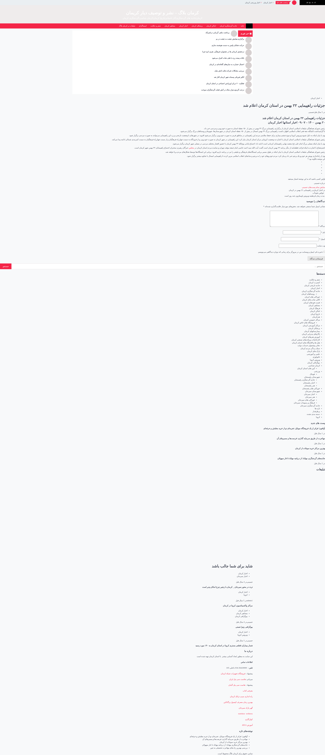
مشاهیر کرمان (170, 26)
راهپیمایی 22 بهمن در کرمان (300, 190)
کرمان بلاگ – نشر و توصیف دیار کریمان (162, 12)
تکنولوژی (316, 357)
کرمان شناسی (314, 366)
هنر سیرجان (310, 397)
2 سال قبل (318, 443)
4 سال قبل (240, 582)
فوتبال (312, 374)
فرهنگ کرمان (314, 308)
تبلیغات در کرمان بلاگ (127, 26)
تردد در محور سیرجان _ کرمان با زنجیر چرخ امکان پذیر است (227, 587)
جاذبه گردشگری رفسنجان (304, 380)
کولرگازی (249, 719)
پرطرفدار (316, 411)
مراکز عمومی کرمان (312, 320)
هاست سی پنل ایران (237, 679)
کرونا (318, 417)
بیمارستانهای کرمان (312, 331)
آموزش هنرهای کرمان (311, 337)
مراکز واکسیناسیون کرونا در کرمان (238, 606)
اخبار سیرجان (309, 394)
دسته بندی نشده (313, 414)
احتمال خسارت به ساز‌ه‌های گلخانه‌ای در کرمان (226, 64)
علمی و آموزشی (313, 354)
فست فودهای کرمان (312, 303)
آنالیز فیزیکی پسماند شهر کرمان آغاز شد (229, 77)
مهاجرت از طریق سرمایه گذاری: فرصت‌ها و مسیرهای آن (301, 438)
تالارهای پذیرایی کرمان (311, 334)
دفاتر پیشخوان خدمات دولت (309, 345)
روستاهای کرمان (308, 294)
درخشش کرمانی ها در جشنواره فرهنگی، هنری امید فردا (223, 52)
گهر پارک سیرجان (246, 708)
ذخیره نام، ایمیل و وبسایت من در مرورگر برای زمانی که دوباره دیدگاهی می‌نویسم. (290, 252)
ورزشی (317, 371)
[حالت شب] (105, 25)
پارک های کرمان (313, 351)
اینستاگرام (143, 26)
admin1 (250, 601)
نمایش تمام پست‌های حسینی (313, 187)
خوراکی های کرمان (312, 297)
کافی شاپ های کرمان (311, 300)
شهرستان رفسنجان (312, 377)
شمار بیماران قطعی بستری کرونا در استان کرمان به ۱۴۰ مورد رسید (224, 645)
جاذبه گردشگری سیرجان (310, 406)
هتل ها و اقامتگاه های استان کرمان (306, 343)
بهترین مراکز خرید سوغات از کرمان (310, 448)
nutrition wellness (245, 714)
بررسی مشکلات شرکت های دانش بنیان (229, 71)
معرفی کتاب (248, 691)
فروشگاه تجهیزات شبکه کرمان (233, 674)
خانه (242, 26)
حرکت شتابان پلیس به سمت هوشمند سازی (228, 45)
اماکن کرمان (211, 26)
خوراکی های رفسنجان (311, 388)
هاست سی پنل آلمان (236, 685)
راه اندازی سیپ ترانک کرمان (241, 696)
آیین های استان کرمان (306, 368)
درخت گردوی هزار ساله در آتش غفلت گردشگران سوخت (222, 90)
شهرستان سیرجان (312, 391)
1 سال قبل (318, 433)
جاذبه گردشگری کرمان (228, 26)
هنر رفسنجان (309, 386)
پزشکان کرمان (197, 26)
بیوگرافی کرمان (313, 363)
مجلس (191, 148)
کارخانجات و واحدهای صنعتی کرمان (305, 340)
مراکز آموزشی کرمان (311, 326)
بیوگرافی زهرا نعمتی (244, 627)
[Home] (249, 25)
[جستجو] (99, 25)
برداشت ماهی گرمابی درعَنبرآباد (218, 33)
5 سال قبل (318, 112)
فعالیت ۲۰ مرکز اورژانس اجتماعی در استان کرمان (225, 83)
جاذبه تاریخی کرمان (312, 285)
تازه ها (317, 408)
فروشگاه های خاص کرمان (304, 323)
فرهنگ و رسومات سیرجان (304, 403)
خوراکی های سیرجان (306, 400)
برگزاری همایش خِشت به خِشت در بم (230, 39)
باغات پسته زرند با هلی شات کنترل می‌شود (228, 58)
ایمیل (322, 239)
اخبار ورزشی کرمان (252, 3)
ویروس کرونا (315, 360)
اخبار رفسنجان (309, 383)
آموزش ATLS (247, 725)
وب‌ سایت (321, 246)
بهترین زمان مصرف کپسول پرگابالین (238, 702)
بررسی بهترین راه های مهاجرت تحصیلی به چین (229, 748)
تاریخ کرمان (315, 314)
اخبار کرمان (267, 3)
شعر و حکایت (155, 26)
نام (323, 232)
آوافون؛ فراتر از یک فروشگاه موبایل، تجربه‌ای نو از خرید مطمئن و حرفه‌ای (294, 428)
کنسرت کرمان (314, 283)
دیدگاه (322, 226)
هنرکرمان (316, 317)
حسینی (311, 112)
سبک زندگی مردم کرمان (310, 348)
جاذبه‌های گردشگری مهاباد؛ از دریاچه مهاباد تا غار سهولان (301, 458)
